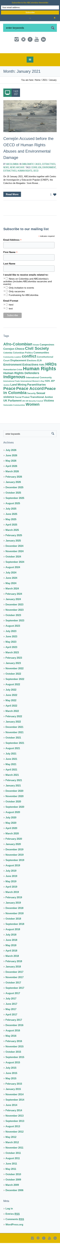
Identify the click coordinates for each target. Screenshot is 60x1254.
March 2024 (12, 600)
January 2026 (13, 493)
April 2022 (11, 717)
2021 (44, 92)
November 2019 (15, 866)
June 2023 (11, 648)
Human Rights (25, 182)
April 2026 (11, 477)
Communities (41, 364)
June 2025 (11, 525)
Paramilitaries (36, 396)
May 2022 (11, 712)
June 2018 (11, 951)
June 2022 (11, 706)
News (6, 179)
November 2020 (15, 808)
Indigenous (14, 388)
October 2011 (13, 1164)
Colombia (7, 364)
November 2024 (15, 563)
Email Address (12, 251)
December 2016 (14, 1037)
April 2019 (11, 898)
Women (33, 416)
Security (31, 405)
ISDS (47, 393)
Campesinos (47, 356)
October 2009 (13, 1191)
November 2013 (15, 1127)
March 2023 (12, 664)
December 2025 (14, 499)
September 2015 (15, 1068)
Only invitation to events (21, 299)
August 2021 (13, 760)
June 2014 (11, 1116)
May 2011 (11, 1180)
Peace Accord (30, 400)
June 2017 (11, 1015)
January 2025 (13, 552)
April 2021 (11, 781)
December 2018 (14, 919)
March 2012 (12, 1154)
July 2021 (11, 765)
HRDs (51, 376)
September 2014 (15, 1111)
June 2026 (11, 467)
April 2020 (11, 839)
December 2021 (14, 738)
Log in (9, 1220)
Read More (12, 206)
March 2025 (12, 541)
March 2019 (12, 903)
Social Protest (22, 409)
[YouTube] (36, 39)
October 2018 (13, 930)
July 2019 (11, 882)
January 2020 (13, 855)
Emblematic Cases (31, 176)
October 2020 (13, 813)
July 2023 (11, 642)
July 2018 (11, 946)
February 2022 (14, 728)
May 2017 (11, 1021)
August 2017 (13, 1005)
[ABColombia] (30, 54)
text (11, 320)
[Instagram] (16, 39)
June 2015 (11, 1084)
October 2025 (13, 504)
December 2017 (14, 983)
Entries (13, 1225)
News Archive (17, 179)
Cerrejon (36, 179)
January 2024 (13, 611)
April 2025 (11, 536)
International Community (39, 389)
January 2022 (13, 733)
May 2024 (11, 595)
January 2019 (13, 914)
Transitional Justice (41, 408)
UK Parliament (12, 412)
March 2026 (12, 483)
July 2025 (11, 520)
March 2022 (12, 722)
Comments (15, 1231)
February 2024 (14, 605)
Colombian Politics (23, 364)
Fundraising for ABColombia (23, 307)
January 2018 (13, 978)
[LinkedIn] (43, 39)
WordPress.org (14, 1236)
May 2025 (11, 531)
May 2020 (11, 834)
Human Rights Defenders (21, 385)
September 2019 (15, 871)
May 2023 (11, 653)
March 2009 (12, 1196)
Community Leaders (12, 369)
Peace (9, 400)
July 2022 (11, 701)
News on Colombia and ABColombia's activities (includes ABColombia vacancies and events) (27, 293)
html (11, 316)
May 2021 (11, 776)
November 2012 (15, 1143)
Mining (22, 396)
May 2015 (11, 1090)
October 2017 (13, 994)
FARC (42, 377)
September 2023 (15, 632)
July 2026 (11, 461)
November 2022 (15, 680)
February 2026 (14, 488)
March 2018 (12, 967)
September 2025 (15, 509)
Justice (6, 397)
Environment (49, 179)
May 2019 (11, 893)
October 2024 (13, 568)
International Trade (11, 393)
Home (37, 92)
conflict (29, 368)
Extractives (49, 176)
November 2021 (15, 744)
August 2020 (13, 824)
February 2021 (14, 792)
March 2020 (12, 845)
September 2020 (15, 818)
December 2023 (14, 616)
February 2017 (14, 1031)
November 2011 (14, 1159)
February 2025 (14, 547)
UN (23, 413)
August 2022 (13, 696)
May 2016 (11, 1047)
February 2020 (14, 850)
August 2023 (13, 637)
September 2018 (15, 935)
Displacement (18, 372)
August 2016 (13, 1042)
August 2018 (13, 941)
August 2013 (13, 1138)
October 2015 (13, 1063)
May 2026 (11, 472)
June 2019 (11, 887)
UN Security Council (34, 413)
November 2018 (15, 925)
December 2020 (14, 802)
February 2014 (14, 1122)
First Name (10, 264)
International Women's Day (32, 393)
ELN (39, 372)
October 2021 (13, 749)
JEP (53, 393)
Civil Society (37, 360)
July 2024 (11, 584)
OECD (35, 182)
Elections (31, 372)
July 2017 (11, 1010)
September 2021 (15, 754)
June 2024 (11, 589)
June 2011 (11, 1175)
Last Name (9, 275)
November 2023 (15, 621)
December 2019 (14, 861)
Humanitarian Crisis (12, 381)
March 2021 (12, 786)
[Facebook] (30, 39)
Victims (49, 412)
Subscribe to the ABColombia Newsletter (30, 2)
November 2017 (15, 989)
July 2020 (11, 829)
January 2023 (13, 674)
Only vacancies (17, 303)
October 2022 (13, 685)
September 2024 (15, 573)
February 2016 (14, 1052)
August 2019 (13, 877)
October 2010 (13, 1186)
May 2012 (11, 1148)
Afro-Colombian (17, 356)
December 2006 (14, 1202)
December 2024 (14, 557)
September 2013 (15, 1132)
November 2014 (15, 1106)
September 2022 (15, 690)
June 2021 (11, 770)
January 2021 (13, 797)
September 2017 (15, 999)
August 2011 (13, 1170)
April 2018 (11, 962)
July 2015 (11, 1079)
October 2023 (13, 627)
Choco (19, 360)
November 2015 (15, 1058)
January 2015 (13, 1100)
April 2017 (11, 1026)
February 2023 (14, 669)
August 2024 (13, 579)
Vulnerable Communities (14, 417)
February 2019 (14, 909)
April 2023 (11, 658)
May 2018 (11, 957)
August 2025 (13, 515)
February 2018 (14, 973)
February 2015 (14, 1095)
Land (13, 396)
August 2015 (13, 1074)
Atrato (36, 356)
